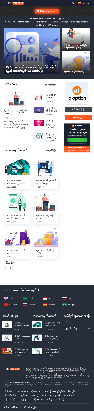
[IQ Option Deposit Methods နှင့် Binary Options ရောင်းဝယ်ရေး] (17, 168)
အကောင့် (34, 395)
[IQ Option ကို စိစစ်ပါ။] (39, 110)
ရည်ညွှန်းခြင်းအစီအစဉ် (55, 399)
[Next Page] (11, 268)
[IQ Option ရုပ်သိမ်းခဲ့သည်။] (46, 237)
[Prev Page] (5, 268)
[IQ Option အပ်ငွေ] (39, 97)
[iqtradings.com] (15, 3)
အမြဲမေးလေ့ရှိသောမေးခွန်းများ (16, 399)
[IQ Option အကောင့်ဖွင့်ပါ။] (7, 338)
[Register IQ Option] (77, 134)
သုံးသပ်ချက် (36, 391)
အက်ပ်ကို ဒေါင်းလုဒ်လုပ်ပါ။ (54, 391)
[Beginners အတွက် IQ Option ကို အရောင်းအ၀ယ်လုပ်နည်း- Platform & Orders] (39, 136)
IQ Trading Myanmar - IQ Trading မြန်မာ (20, 407)
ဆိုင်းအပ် (24, 395)
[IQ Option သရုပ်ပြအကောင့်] (17, 99)
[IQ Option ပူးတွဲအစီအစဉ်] (39, 123)
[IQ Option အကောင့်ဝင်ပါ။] (17, 237)
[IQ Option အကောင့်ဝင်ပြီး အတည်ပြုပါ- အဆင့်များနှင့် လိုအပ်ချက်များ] (17, 202)
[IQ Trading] (13, 369)
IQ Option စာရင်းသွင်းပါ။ (47, 11)
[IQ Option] (77, 103)
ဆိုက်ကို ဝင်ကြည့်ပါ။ (78, 109)
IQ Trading (9, 391)
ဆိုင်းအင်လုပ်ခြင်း (11, 395)
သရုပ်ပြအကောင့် (37, 399)
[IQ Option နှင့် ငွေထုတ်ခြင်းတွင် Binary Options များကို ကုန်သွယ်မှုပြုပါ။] (7, 351)
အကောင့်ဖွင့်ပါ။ (78, 117)
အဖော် (44, 395)
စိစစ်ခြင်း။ (72, 391)
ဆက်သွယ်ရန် (55, 395)
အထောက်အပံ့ (22, 391)
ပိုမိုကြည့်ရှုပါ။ (10, 262)
